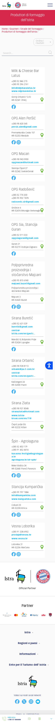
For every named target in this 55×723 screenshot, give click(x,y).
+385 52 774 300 (19, 195)
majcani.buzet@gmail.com (26, 284)
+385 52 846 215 (19, 81)
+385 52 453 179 (19, 447)
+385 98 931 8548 (20, 409)
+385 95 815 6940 (20, 280)
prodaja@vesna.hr (21, 535)
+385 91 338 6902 (20, 532)
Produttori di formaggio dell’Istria (19, 32)
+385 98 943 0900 (20, 159)
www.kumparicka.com (24, 499)
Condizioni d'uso (33, 714)
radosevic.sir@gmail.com (25, 202)
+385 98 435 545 (19, 124)
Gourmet (14, 29)
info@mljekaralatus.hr (23, 88)
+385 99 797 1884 (20, 492)
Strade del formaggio (31, 29)
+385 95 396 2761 (20, 84)
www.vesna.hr (20, 539)
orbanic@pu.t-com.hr (23, 369)
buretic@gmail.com (22, 327)
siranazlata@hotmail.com (25, 412)
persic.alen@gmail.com (24, 127)
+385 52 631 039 (19, 324)
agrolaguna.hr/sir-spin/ (24, 460)
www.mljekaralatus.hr (24, 91)
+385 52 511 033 (19, 235)
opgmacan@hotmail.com (25, 162)
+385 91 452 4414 (20, 450)
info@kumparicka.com (24, 495)
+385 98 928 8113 (20, 366)
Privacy (18, 714)
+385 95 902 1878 (20, 198)
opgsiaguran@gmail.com (25, 238)
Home (5, 29)
